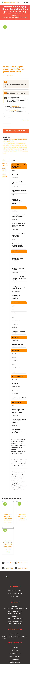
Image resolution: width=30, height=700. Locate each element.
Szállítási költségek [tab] (4, 169)
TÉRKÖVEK (11, 141)
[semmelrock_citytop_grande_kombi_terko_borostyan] (15, 43)
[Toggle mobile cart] (24, 2)
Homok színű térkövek (13, 147)
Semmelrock (12, 139)
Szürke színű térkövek (13, 151)
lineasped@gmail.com (15, 110)
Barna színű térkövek (16, 145)
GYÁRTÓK (17, 139)
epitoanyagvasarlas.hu (16, 623)
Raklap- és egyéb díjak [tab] (4, 164)
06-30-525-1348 (19, 618)
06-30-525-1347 (18, 613)
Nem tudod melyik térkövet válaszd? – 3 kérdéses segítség (15, 84)
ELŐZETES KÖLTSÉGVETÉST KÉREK (16, 131)
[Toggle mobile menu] (27, 2)
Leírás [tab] (3, 160)
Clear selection (25, 120)
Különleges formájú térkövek (14, 149)
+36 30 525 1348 (14, 106)
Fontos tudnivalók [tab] (4, 175)
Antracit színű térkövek (12, 143)
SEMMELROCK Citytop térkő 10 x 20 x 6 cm (22, 516)
